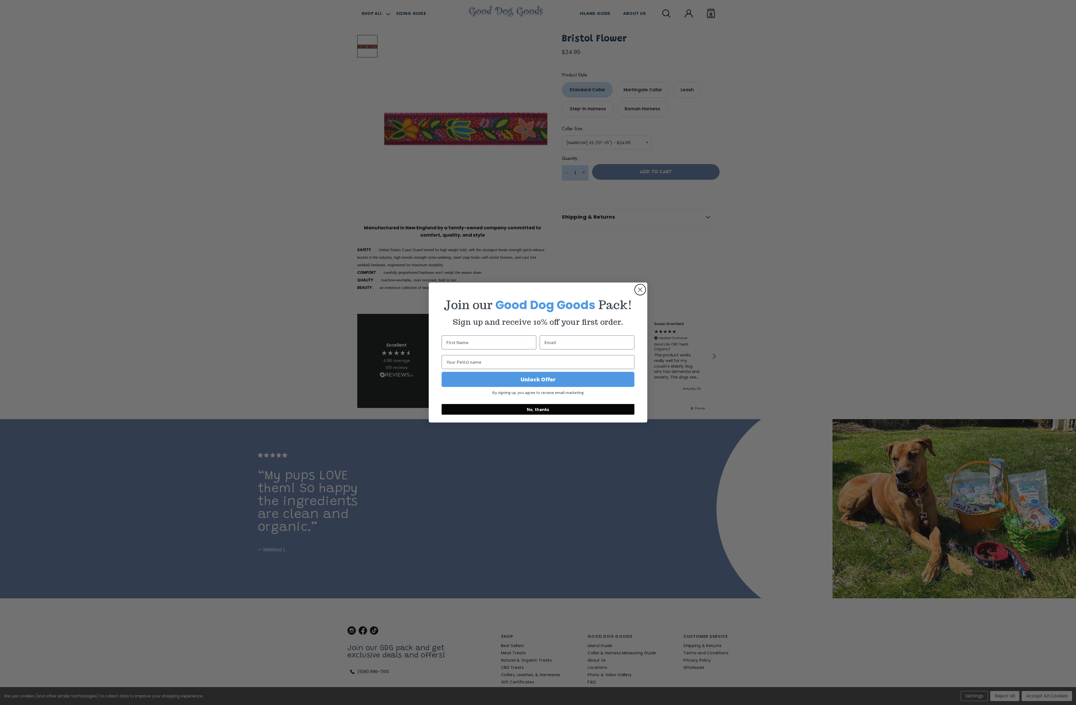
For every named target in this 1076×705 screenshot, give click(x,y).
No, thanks (538, 409)
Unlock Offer (538, 379)
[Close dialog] (640, 290)
